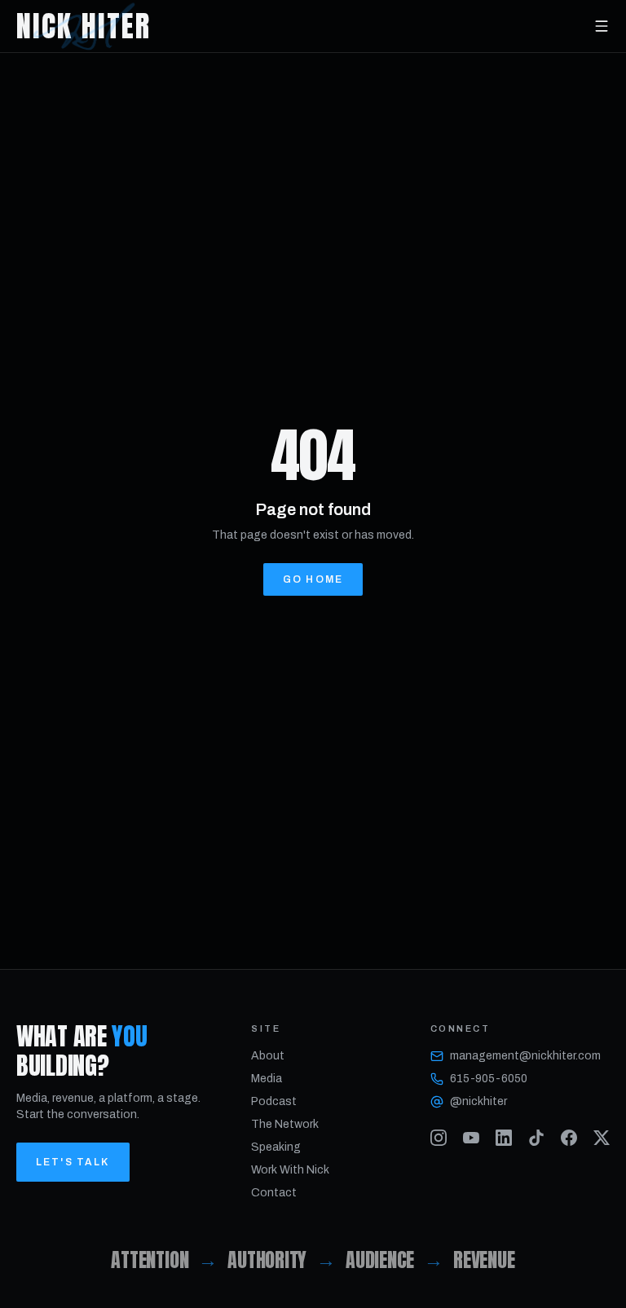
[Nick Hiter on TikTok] (536, 1138)
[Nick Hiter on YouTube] (471, 1138)
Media (266, 1078)
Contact (274, 1193)
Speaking (276, 1147)
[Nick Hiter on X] (601, 1138)
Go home (313, 579)
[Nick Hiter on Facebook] (569, 1138)
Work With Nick (290, 1170)
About (267, 1056)
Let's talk (73, 1162)
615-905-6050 (488, 1078)
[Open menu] (601, 26)
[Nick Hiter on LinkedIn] (504, 1138)
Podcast (274, 1101)
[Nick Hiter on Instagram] (438, 1138)
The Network (285, 1124)
